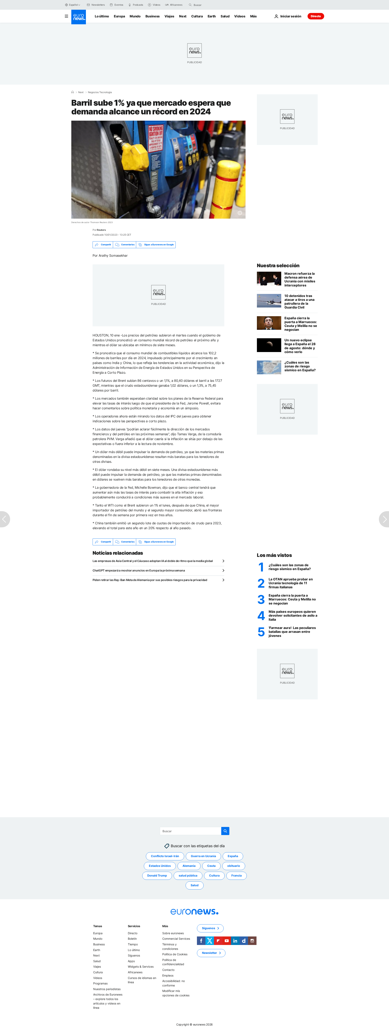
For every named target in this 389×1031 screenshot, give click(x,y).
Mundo (135, 16)
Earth (212, 16)
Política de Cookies (174, 954)
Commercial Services (176, 938)
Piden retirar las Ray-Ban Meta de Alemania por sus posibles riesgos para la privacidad (150, 580)
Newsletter (209, 952)
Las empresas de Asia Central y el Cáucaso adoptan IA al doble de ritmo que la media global (153, 561)
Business (152, 16)
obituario (233, 865)
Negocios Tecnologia (100, 92)
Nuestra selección (278, 265)
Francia (236, 875)
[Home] (72, 92)
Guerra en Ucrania (203, 856)
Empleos (167, 975)
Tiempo (133, 944)
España (233, 856)
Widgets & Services (141, 966)
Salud (225, 16)
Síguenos (134, 955)
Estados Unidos (160, 865)
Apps (131, 961)
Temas (97, 926)
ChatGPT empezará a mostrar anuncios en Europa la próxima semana (139, 570)
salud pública (188, 875)
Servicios (134, 926)
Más (165, 926)
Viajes (169, 16)
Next (182, 16)
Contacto (168, 969)
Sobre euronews (173, 933)
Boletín (132, 938)
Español (73, 4)
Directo (316, 16)
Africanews (135, 972)
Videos (239, 16)
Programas (100, 983)
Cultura (197, 16)
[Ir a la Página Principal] (78, 17)
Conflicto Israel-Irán (165, 856)
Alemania (189, 865)
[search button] (190, 5)
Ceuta (211, 865)
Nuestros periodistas (107, 989)
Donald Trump (157, 875)
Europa (119, 16)
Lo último (102, 16)
